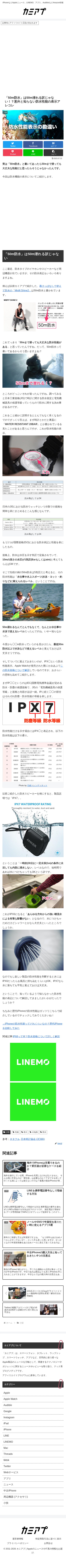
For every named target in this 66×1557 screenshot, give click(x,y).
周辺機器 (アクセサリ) (16, 1496)
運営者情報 (17, 1539)
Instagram (9, 1417)
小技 (8, 1132)
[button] (53, 152)
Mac (6, 1448)
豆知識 (35, 1132)
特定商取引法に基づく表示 (48, 1539)
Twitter (7, 1466)
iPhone (7, 1429)
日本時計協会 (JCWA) (33, 1139)
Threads (8, 1454)
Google (8, 1411)
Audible (8, 1405)
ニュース (8, 1484)
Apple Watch (10, 1399)
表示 (25, 1132)
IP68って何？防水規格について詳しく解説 (36, 1036)
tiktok (6, 1460)
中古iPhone (10, 1490)
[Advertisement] (33, 60)
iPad (6, 1423)
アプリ (7, 1478)
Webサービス (11, 1472)
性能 (17, 1132)
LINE (6, 1435)
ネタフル (15, 1139)
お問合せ (48, 1543)
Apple (7, 1393)
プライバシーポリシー (18, 1543)
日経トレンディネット (37, 785)
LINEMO (8, 1442)
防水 (44, 1132)
